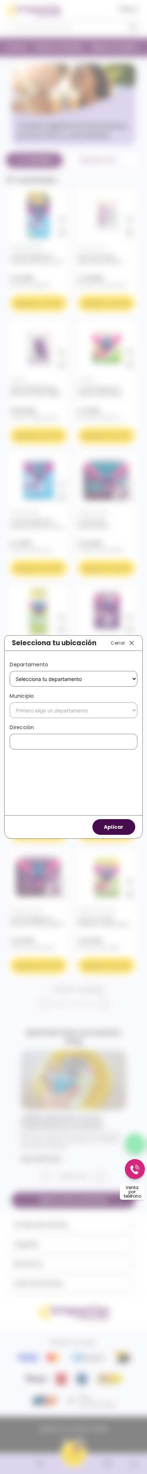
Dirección (22, 727)
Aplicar (114, 827)
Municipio (22, 696)
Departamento (29, 664)
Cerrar (118, 643)
